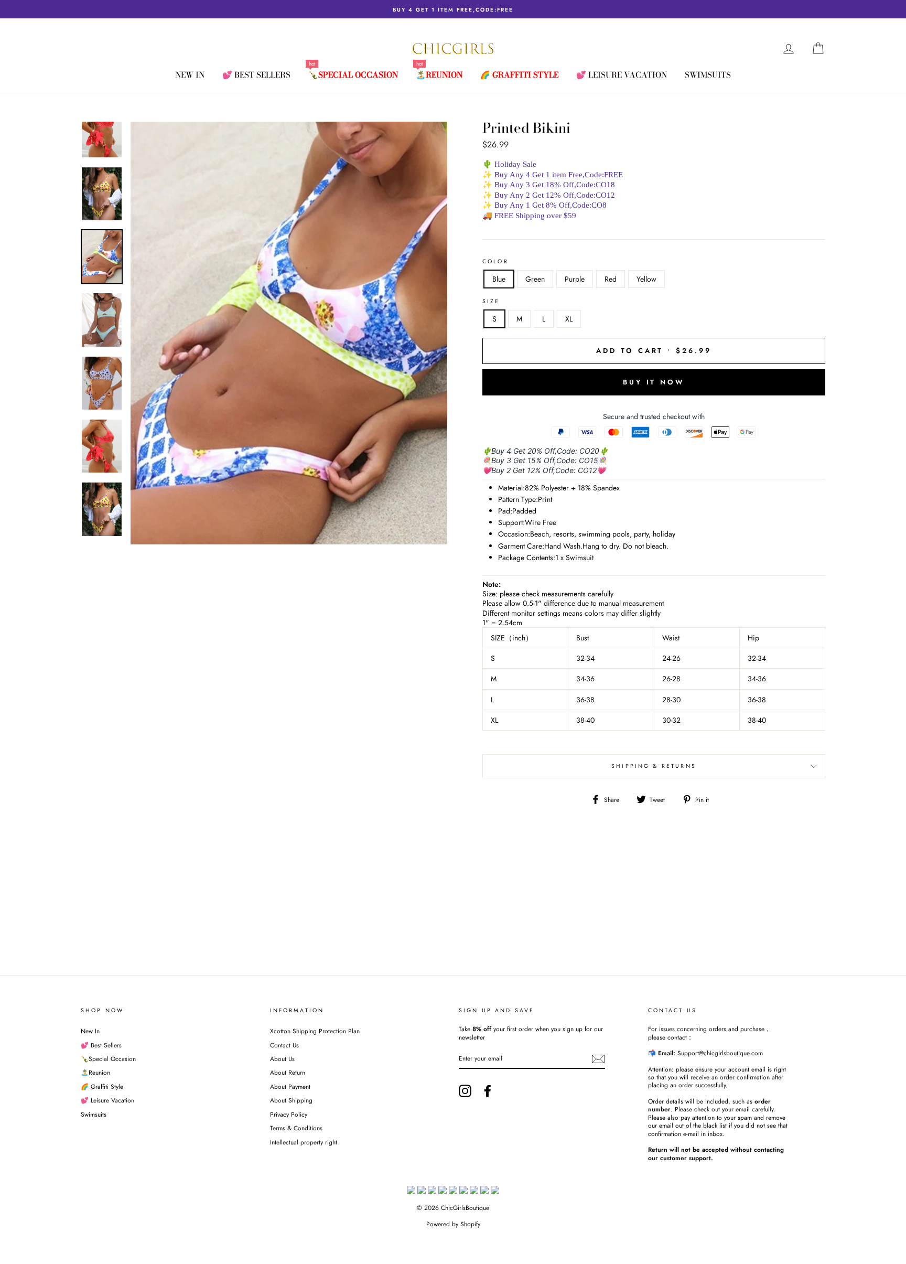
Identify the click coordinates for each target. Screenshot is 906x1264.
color (495, 261)
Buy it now (654, 382)
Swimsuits (708, 75)
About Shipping (291, 1100)
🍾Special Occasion (353, 75)
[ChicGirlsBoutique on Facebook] (487, 1091)
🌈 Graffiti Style (519, 75)
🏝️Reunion (439, 75)
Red (611, 279)
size (491, 301)
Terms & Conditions (296, 1127)
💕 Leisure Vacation (621, 75)
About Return (287, 1072)
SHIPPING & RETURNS (653, 766)
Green (535, 279)
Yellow (646, 279)
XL (569, 319)
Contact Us (284, 1045)
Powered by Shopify (453, 1224)
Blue (498, 279)
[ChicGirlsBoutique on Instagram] (465, 1091)
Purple (575, 279)
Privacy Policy (288, 1114)
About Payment (290, 1086)
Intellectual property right (303, 1142)
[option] (453, 9)
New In (189, 75)
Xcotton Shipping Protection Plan (315, 1030)
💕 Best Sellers (256, 75)
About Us (282, 1058)
